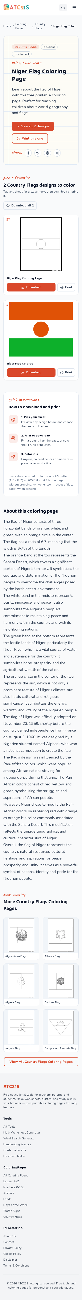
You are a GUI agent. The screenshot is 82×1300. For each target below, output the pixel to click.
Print (68, 287)
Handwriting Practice (17, 1144)
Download (33, 287)
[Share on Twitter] (37, 153)
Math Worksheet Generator (21, 1133)
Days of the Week (15, 1205)
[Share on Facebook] (28, 153)
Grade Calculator (14, 1150)
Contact (8, 1242)
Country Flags (40, 26)
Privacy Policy (12, 1248)
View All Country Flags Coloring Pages (41, 1061)
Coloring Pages (20, 26)
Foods (7, 1199)
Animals (8, 1193)
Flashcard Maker (14, 1156)
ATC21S (11, 1087)
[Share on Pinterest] (47, 153)
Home (7, 26)
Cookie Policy (12, 1254)
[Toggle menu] (74, 7)
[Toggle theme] (63, 7)
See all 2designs (35, 126)
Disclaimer (10, 1260)
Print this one (32, 138)
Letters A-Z (11, 1181)
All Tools (9, 1127)
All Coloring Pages (15, 1176)
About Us (9, 1236)
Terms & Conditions (16, 1266)
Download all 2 (22, 206)
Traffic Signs (11, 1211)
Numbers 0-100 (13, 1187)
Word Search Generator (19, 1138)
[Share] (57, 153)
